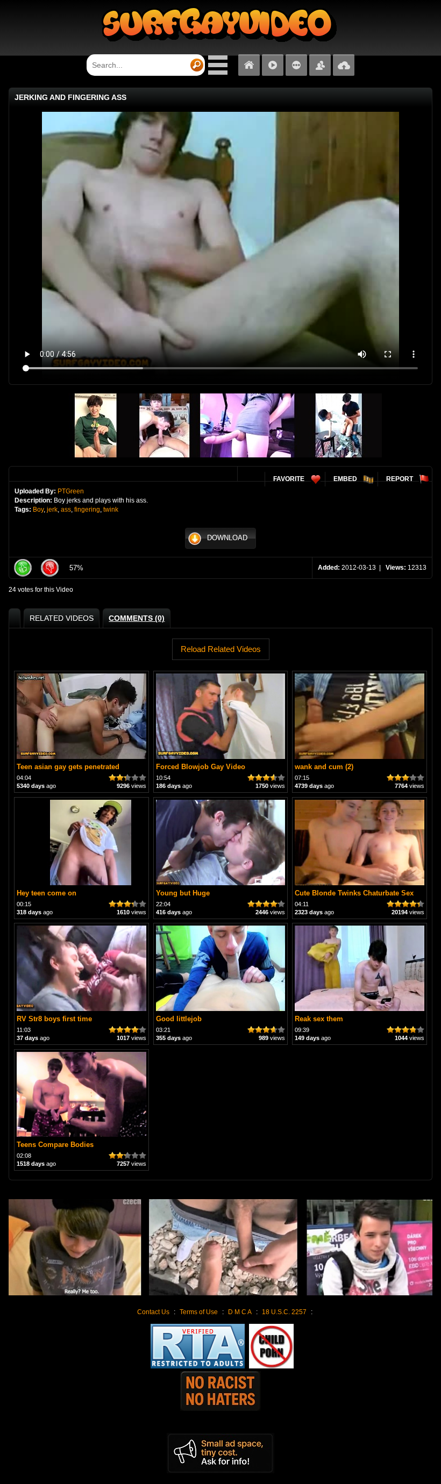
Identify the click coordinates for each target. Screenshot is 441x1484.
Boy (38, 509)
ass (66, 509)
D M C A (240, 1312)
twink (110, 509)
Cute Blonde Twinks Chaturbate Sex (354, 893)
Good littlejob (179, 1019)
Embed (345, 479)
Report (399, 479)
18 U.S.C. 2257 (284, 1312)
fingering (87, 509)
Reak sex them (319, 1019)
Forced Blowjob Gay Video (200, 767)
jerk (52, 509)
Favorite (288, 479)
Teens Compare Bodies (55, 1145)
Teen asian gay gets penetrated (68, 767)
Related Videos (62, 618)
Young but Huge (183, 893)
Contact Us (153, 1312)
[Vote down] (49, 567)
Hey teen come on (46, 893)
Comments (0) (137, 618)
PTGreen (71, 491)
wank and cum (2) (324, 767)
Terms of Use (199, 1312)
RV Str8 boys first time (54, 1019)
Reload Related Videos (221, 649)
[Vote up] (22, 567)
